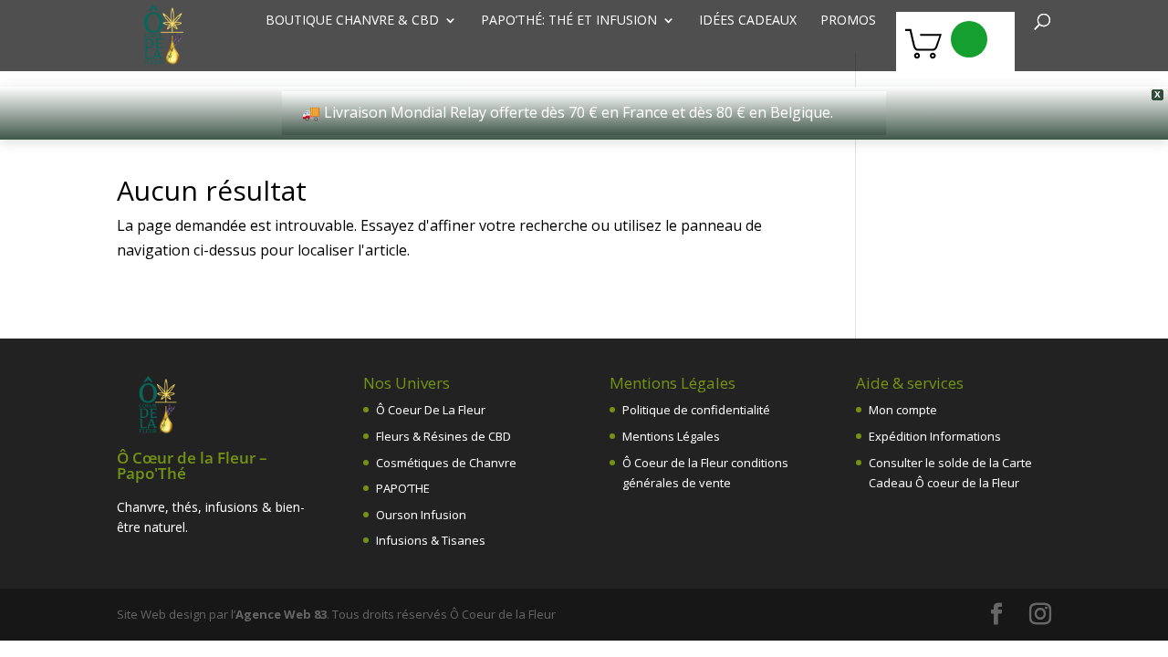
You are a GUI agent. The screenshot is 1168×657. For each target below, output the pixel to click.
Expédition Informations (935, 436)
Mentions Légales (671, 436)
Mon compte (903, 410)
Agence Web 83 (281, 614)
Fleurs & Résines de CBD (443, 436)
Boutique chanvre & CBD (352, 21)
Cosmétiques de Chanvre (446, 462)
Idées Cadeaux (748, 21)
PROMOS (848, 21)
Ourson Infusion (421, 514)
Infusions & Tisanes (430, 540)
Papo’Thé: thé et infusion (569, 21)
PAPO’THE (403, 488)
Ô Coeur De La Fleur (430, 410)
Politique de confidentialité (696, 410)
